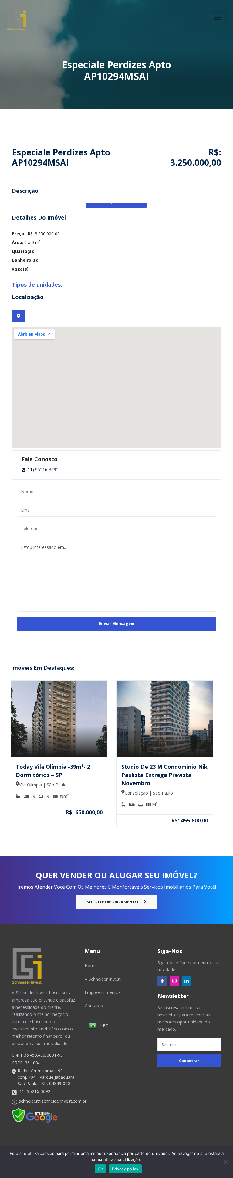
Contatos (94, 1006)
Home (91, 966)
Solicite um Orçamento (112, 901)
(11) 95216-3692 (42, 469)
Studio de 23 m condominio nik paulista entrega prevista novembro (164, 775)
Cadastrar (189, 1060)
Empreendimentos (103, 992)
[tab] (18, 316)
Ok (100, 1168)
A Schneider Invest (103, 979)
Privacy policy (125, 1168)
